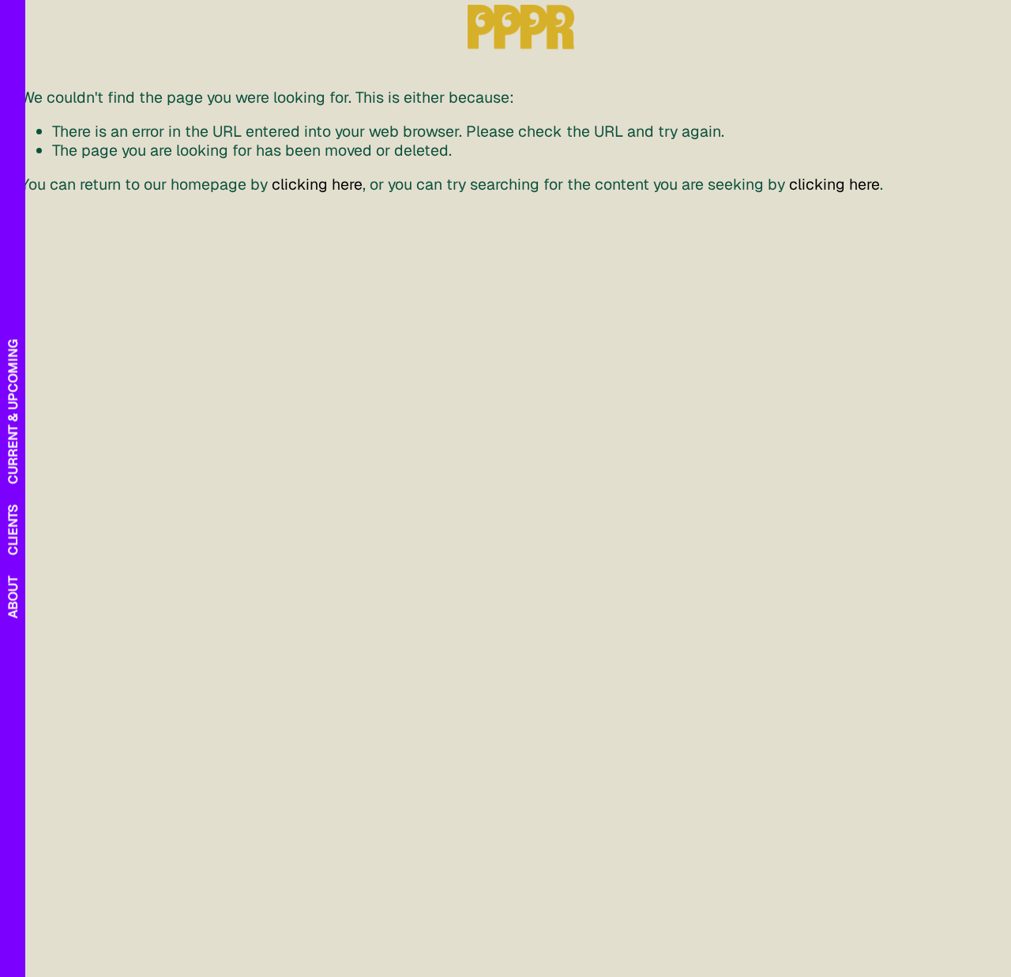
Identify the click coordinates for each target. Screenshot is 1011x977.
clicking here (317, 184)
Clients (13, 530)
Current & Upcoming (13, 411)
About (13, 596)
